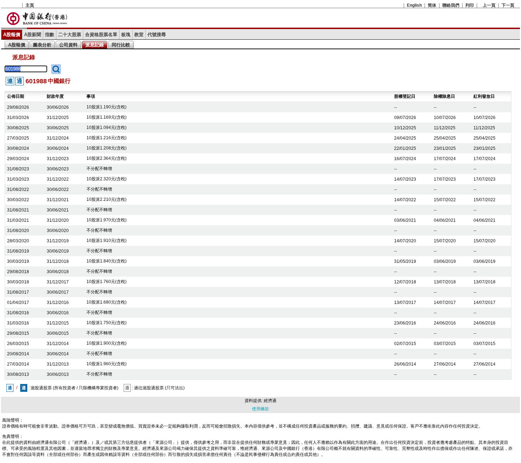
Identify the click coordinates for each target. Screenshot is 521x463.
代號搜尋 (156, 34)
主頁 (30, 5)
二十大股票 (69, 34)
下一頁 (508, 5)
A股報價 (11, 34)
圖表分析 (42, 44)
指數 (49, 34)
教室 (139, 34)
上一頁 (489, 5)
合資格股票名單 (101, 34)
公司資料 (68, 44)
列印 (469, 5)
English (414, 5)
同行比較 (121, 44)
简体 (432, 5)
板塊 (125, 34)
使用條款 (260, 408)
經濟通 (270, 400)
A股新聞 (32, 34)
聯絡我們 (450, 5)
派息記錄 (94, 44)
